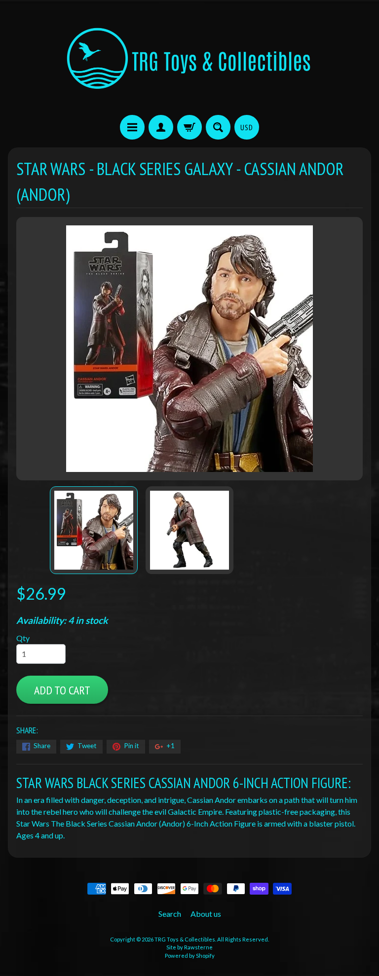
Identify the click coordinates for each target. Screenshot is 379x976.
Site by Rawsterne (189, 947)
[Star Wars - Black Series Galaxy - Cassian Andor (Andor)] (94, 530)
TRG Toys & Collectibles (184, 939)
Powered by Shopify (190, 955)
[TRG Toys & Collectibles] (189, 59)
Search (169, 913)
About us (205, 913)
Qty (23, 638)
